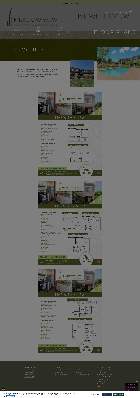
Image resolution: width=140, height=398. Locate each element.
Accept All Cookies (118, 394)
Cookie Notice (10, 396)
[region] (70, 394)
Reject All (106, 394)
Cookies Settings (95, 394)
